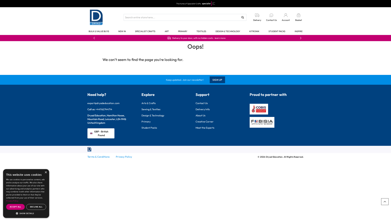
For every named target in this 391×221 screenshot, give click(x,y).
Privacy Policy (124, 156)
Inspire (299, 31)
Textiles (201, 31)
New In (122, 31)
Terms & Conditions (98, 156)
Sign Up (217, 79)
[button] (26, 213)
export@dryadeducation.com (103, 103)
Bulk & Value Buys (99, 31)
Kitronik (254, 31)
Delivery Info (203, 109)
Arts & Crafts (148, 103)
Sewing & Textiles (150, 109)
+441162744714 (104, 109)
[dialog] (26, 193)
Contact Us (202, 103)
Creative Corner (205, 121)
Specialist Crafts (145, 31)
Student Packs (277, 31)
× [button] (46, 172)
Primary (182, 31)
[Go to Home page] (96, 17)
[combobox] (185, 17)
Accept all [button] (15, 206)
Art (167, 31)
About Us (200, 115)
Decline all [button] (36, 206)
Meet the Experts (205, 127)
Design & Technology (228, 31)
